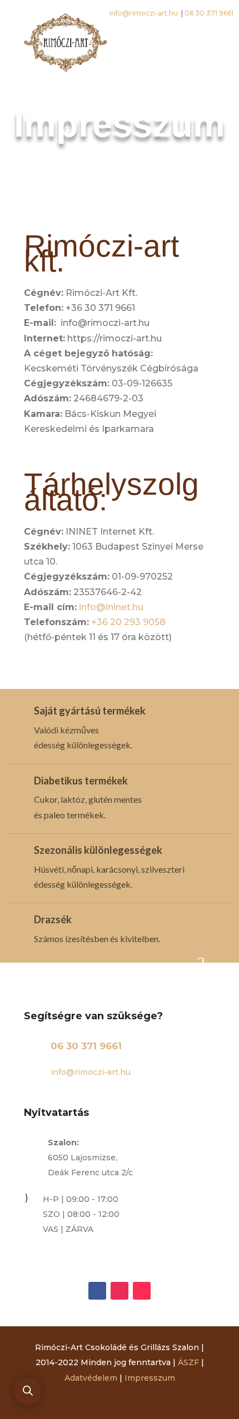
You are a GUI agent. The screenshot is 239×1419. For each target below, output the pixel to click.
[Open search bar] (27, 1391)
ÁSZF (188, 1362)
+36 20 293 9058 (128, 622)
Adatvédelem (90, 1378)
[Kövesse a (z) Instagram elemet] (119, 1291)
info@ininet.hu (111, 607)
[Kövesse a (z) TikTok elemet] (142, 1291)
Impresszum (150, 1378)
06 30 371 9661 (86, 1045)
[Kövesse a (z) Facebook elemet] (97, 1291)
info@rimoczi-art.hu (89, 1072)
